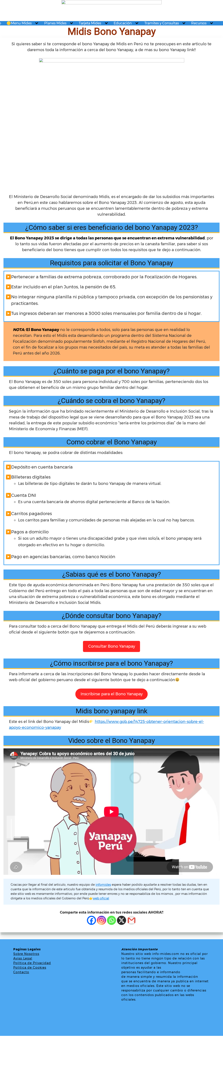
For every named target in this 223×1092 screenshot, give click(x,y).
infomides (103, 885)
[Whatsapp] (111, 920)
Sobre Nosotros (26, 954)
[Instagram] (101, 920)
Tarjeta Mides (90, 23)
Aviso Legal (22, 958)
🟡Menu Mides (19, 23)
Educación (123, 23)
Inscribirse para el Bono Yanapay (112, 694)
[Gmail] (131, 920)
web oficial (101, 898)
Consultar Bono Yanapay (111, 646)
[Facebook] (91, 920)
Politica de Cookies (29, 967)
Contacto (21, 972)
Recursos (198, 23)
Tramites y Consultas (161, 23)
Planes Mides (55, 23)
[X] (121, 920)
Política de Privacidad (32, 963)
